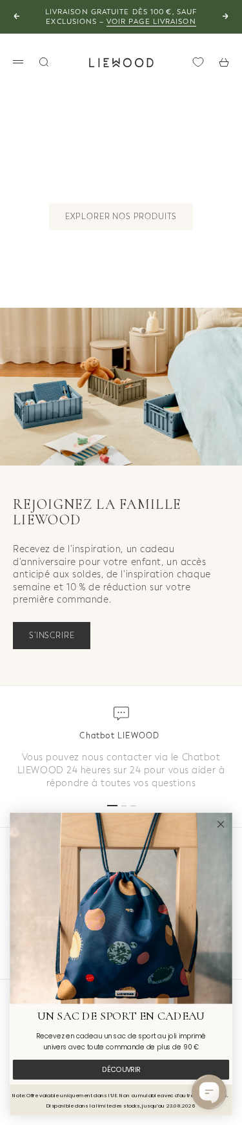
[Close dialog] (221, 824)
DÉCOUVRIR (121, 1070)
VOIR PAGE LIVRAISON (151, 22)
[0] (198, 62)
